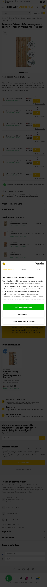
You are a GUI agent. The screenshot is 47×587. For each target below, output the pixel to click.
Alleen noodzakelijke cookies (23, 321)
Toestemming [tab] (8, 270)
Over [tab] (38, 270)
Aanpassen (22, 314)
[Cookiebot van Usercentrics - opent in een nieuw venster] (34, 263)
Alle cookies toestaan (23, 307)
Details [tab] (23, 270)
